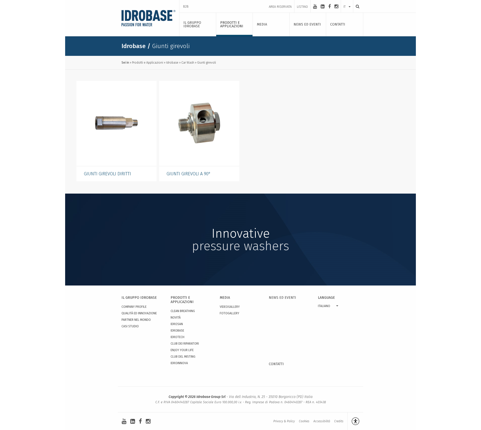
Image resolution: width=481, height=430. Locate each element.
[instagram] (336, 6)
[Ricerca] (356, 6)
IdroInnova (179, 363)
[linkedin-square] (322, 6)
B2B (186, 6)
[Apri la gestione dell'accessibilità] (353, 421)
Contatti (276, 364)
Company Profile (134, 307)
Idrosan (177, 324)
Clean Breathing (183, 311)
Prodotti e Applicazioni (147, 62)
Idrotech (177, 337)
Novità (176, 317)
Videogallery (230, 307)
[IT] (346, 2)
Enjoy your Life (182, 350)
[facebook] (329, 6)
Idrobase (172, 62)
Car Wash (187, 62)
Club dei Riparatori (185, 343)
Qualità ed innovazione (139, 313)
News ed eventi (282, 298)
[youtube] (315, 6)
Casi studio (130, 326)
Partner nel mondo (136, 320)
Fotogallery (229, 313)
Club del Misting (183, 356)
